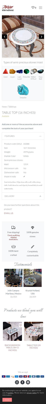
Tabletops (12, 106)
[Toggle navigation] (40, 7)
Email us (8, 213)
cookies (10, 393)
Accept (7, 400)
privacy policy (32, 393)
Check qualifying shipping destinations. (14, 237)
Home (4, 106)
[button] (5, 329)
